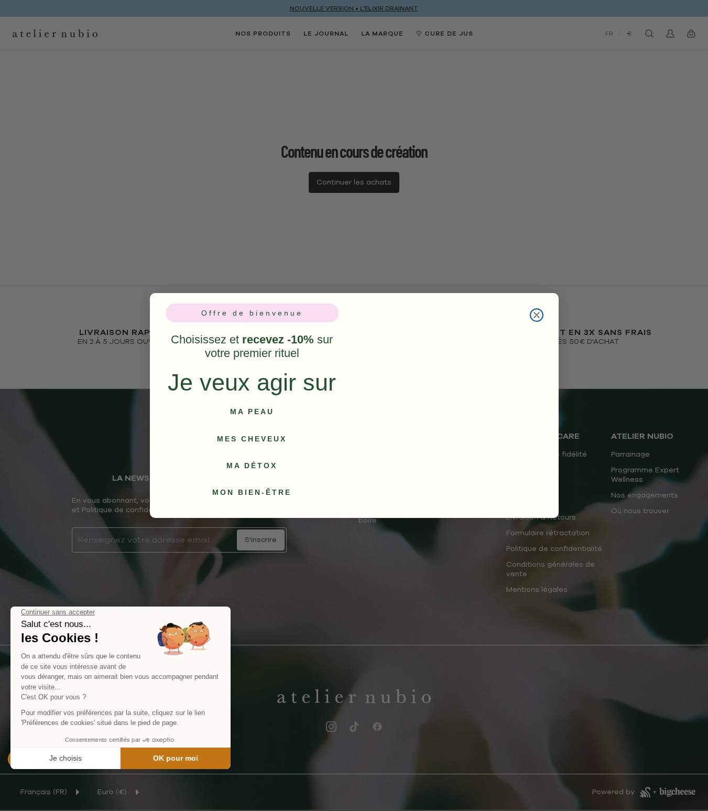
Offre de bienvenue (252, 313)
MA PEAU (252, 411)
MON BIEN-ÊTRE (251, 492)
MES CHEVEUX (252, 439)
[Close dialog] (536, 302)
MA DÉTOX (251, 465)
